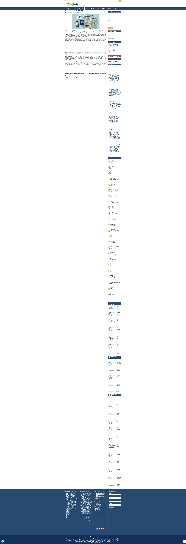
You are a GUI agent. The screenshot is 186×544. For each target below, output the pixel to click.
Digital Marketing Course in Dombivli (115, 363)
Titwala (81, 538)
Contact (103, 8)
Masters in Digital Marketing (113, 44)
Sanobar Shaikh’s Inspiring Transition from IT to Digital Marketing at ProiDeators (115, 82)
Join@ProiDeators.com (79, 0)
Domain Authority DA (112, 196)
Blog (110, 172)
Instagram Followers (112, 228)
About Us (67, 512)
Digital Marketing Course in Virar (114, 460)
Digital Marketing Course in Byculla (114, 473)
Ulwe (102, 540)
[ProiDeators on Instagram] (104, 529)
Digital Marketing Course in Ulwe (114, 353)
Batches (92, 8)
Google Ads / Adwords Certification (71, 501)
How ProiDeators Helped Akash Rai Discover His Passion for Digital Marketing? (114, 121)
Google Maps (111, 215)
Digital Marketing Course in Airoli (114, 308)
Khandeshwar (69, 540)
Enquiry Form (97, 503)
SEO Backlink (111, 268)
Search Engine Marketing (113, 259)
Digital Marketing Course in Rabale (114, 309)
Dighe (105, 540)
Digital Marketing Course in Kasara (114, 370)
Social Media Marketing (112, 275)
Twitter (110, 284)
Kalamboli (108, 540)
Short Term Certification (113, 49)
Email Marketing (111, 200)
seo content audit (87, 69)
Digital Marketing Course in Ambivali (114, 385)
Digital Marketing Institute (113, 194)
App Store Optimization (112, 163)
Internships (68, 521)
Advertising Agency (112, 160)
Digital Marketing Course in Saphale (114, 484)
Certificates (68, 510)
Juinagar (113, 539)
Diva (103, 538)
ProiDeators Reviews (112, 257)
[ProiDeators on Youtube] (102, 529)
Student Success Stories (70, 522)
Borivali (113, 537)
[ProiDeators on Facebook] (95, 529)
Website (110, 290)
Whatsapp (110, 293)
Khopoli (69, 539)
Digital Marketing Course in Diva (114, 366)
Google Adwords (111, 209)
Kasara (76, 539)
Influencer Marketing (112, 225)
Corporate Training (112, 51)
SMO (110, 271)
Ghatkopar (68, 538)
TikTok (110, 281)
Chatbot (110, 175)
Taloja (109, 539)
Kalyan (84, 537)
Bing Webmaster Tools (112, 171)
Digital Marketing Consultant (113, 191)
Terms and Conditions (75, 536)
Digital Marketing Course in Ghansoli (115, 311)
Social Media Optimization (113, 276)
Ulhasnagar (85, 538)
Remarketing (111, 258)
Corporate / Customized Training (71, 498)
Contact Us (111, 52)
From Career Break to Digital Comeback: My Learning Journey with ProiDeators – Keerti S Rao (114, 150)
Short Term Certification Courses (71, 497)
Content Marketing (112, 180)
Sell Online (110, 263)
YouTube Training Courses (71, 508)
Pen (80, 540)
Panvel (92, 538)
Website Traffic (111, 292)
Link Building (111, 235)
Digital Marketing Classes (113, 190)
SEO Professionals (78, 48)
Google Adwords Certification (113, 211)
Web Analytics (111, 287)
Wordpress (111, 295)
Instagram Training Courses (71, 505)
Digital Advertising (112, 184)
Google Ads (111, 206)
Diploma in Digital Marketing (113, 45)
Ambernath (99, 538)
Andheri (102, 537)
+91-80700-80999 (69, 0)
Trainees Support (98, 505)
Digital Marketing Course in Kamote (114, 352)
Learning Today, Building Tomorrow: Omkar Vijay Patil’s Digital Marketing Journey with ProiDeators (115, 109)
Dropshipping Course (112, 197)
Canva (110, 174)
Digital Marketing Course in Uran (114, 344)
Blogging (110, 173)
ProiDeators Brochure (94, 536)
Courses (72, 8)
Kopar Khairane (97, 539)
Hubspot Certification (112, 224)
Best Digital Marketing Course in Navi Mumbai (74, 73)
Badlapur (113, 538)
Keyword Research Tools (113, 232)
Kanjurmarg (80, 539)
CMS (110, 177)
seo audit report (81, 69)
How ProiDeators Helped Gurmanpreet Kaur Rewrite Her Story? (114, 140)
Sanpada (116, 539)
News (115, 8)
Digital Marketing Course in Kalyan (114, 361)
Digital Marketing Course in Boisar (114, 478)
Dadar (109, 537)
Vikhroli (84, 539)
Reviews (87, 8)
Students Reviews (112, 278)
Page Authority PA (112, 252)
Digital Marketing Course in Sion (114, 485)
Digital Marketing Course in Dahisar (114, 448)
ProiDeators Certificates (110, 536)
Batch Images (68, 514)
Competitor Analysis (112, 178)
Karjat (73, 539)
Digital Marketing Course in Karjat (114, 383)
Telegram (110, 280)
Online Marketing (111, 247)
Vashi (99, 537)
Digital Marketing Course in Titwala (114, 384)
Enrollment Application (98, 504)
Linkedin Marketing (112, 237)
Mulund (95, 538)
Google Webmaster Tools (113, 220)
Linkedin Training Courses (71, 507)
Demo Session (68, 513)
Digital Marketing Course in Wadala (114, 343)
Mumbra (109, 538)
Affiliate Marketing (112, 161)
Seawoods (91, 540)
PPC (109, 255)
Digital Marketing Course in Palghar (114, 480)
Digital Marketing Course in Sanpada (115, 315)
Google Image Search (112, 214)
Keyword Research (112, 231)
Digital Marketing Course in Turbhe (114, 314)
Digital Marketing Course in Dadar (114, 468)
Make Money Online (112, 241)
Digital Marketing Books (113, 186)
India (80, 537)
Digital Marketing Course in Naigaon (114, 454)
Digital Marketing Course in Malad (114, 426)
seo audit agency (76, 69)
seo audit (71, 69)
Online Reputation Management (114, 249)
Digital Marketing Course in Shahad (114, 386)
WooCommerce (111, 294)
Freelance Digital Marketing (113, 202)
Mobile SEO (111, 243)
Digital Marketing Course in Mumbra (114, 368)
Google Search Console (112, 218)
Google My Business (112, 217)
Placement (109, 8)
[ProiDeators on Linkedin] (99, 529)
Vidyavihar (74, 540)
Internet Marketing (112, 229)
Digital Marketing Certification (113, 189)
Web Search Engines (112, 289)
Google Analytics (111, 212)
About (98, 8)
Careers (67, 518)
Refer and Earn (87, 536)
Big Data (110, 168)
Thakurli (99, 540)
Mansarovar (117, 540)
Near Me (105, 537)
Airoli (93, 539)
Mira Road (87, 537)
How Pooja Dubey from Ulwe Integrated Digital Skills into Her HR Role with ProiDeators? (114, 101)
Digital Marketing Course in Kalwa (114, 369)
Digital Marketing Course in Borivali (114, 443)
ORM (110, 251)
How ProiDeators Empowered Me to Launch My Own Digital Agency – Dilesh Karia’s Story (114, 144)
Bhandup (116, 537)
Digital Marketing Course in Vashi (114, 316)
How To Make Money (112, 223)
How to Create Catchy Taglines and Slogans (98, 73)
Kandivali (73, 538)
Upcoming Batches (69, 519)
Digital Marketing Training (113, 195)
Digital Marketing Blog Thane (81, 541)
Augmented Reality (112, 166)
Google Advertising (112, 208)
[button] (2, 541)
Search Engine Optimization (113, 260)
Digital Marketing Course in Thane (114, 359)
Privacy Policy (82, 536)
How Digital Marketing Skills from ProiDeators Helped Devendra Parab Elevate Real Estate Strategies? (115, 104)
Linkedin (110, 236)
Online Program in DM (69, 499)
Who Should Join (80, 8)
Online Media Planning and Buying (114, 248)
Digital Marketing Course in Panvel (114, 329)
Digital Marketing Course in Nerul (114, 319)
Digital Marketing (111, 185)
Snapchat (110, 274)
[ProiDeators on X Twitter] (97, 529)
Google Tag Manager (112, 219)
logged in (71, 77)
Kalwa (106, 538)
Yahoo (110, 296)
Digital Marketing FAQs (70, 524)
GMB (110, 203)
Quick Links (117, 0)
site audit (95, 69)
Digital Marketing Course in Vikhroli (114, 462)
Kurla (87, 539)
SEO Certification (69, 500)
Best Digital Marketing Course (99, 0)
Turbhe (106, 539)
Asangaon (117, 538)
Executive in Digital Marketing (113, 46)
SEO (109, 266)
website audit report (70, 70)
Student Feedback (112, 277)
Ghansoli (102, 539)
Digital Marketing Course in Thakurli (114, 362)
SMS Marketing (111, 272)
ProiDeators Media (76, 12)
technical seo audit (100, 69)
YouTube (110, 298)
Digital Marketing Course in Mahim (114, 413)
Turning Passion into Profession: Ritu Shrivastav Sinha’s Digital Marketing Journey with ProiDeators (114, 153)
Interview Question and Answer (114, 230)
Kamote (95, 540)
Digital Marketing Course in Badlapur (115, 375)
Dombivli (91, 537)
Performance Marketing (113, 254)
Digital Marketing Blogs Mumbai (92, 541)
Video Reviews (68, 523)
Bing (110, 169)
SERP (110, 269)
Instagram (110, 226)
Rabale (87, 540)
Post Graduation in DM (112, 50)
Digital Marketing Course (113, 192)
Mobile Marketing (112, 242)
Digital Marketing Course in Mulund (114, 416)
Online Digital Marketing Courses (114, 246)
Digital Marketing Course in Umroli (114, 479)
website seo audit (76, 70)
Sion (77, 540)
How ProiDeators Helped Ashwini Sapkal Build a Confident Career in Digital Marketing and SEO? (114, 147)
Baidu (110, 167)
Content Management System (114, 179)
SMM (110, 270)
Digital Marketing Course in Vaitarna (114, 461)
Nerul (89, 538)
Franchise (67, 517)
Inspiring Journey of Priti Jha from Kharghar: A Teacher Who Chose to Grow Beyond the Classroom (114, 79)
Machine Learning (112, 240)
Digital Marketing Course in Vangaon (115, 477)
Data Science (111, 183)
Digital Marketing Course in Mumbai (114, 486)
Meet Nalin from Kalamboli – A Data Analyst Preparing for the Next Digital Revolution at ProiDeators (115, 67)
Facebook (110, 201)
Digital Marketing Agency (99, 508)
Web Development (112, 288)
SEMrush (110, 265)
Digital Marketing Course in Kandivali (115, 424)
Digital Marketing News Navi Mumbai (104, 541)
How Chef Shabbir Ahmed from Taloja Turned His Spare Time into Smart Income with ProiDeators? (114, 90)
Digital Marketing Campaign (113, 188)
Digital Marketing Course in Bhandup (115, 423)
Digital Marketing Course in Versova (114, 429)
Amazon (110, 162)
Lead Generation (111, 234)
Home (68, 8)
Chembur (77, 538)
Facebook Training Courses (71, 504)
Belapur (95, 537)
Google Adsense (111, 207)
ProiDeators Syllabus (102, 536)
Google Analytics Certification (113, 213)
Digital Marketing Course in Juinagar (114, 318)
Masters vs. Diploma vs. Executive (73, 537)
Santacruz (83, 540)
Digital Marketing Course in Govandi (114, 332)
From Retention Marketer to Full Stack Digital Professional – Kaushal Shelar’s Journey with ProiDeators (114, 137)
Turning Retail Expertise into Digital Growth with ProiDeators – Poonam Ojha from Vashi (114, 97)
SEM (110, 264)
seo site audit (92, 69)
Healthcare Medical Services (99, 521)
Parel (90, 539)
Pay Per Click (111, 253)
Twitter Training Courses (71, 506)
